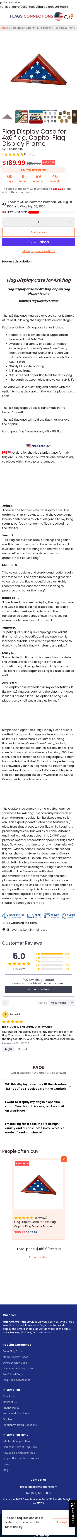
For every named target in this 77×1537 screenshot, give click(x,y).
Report (22, 1049)
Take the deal (38, 1257)
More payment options (38, 251)
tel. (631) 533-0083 (38, 1493)
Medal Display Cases (15, 1357)
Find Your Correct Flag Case (20, 1447)
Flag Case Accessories (16, 1380)
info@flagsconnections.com (38, 1487)
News (6, 1464)
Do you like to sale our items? (21, 1458)
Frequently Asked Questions (20, 1425)
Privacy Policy (11, 1408)
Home (4, 27)
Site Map (8, 1419)
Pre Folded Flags (13, 1374)
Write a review (38, 989)
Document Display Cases (18, 1368)
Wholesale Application (16, 1441)
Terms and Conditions (16, 1413)
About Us (8, 1396)
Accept (62, 1522)
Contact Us (10, 1402)
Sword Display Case (15, 1363)
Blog (5, 1470)
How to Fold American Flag (19, 1453)
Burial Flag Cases (13, 1351)
